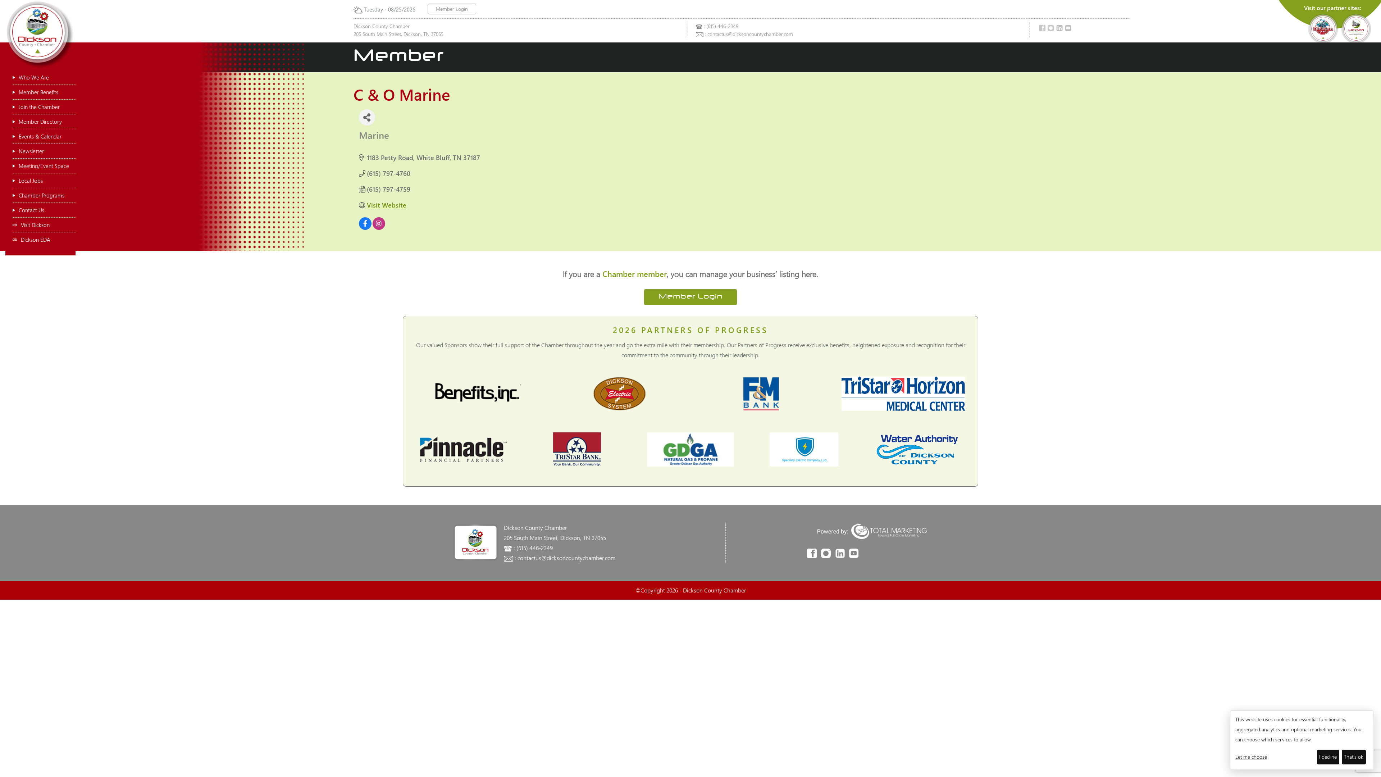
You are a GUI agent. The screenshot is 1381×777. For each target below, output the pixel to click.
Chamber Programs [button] (41, 195)
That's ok (1353, 756)
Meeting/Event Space (44, 165)
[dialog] (1302, 740)
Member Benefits (38, 92)
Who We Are (34, 77)
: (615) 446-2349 (721, 26)
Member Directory (40, 121)
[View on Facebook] (365, 227)
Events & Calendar (40, 136)
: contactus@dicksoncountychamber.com (749, 34)
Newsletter (31, 151)
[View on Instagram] (379, 227)
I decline (1328, 756)
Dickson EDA (35, 239)
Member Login (452, 8)
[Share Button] (367, 117)
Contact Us (31, 210)
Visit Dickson (35, 224)
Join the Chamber (39, 106)
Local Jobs (31, 180)
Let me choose (1251, 756)
